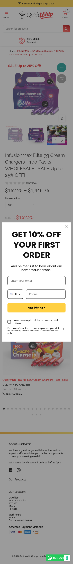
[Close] (67, 226)
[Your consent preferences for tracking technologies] (67, 558)
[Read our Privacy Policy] (63, 329)
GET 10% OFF (36, 308)
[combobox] (15, 294)
